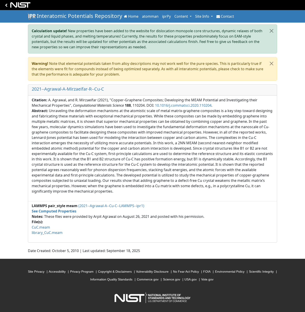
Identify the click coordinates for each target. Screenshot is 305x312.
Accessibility (57, 271)
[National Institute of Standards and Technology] (17, 6)
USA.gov (190, 279)
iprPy (166, 16)
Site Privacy (36, 271)
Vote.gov (207, 279)
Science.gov (171, 279)
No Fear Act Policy (186, 271)
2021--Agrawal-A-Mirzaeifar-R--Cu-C (68, 89)
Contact (227, 16)
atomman (150, 16)
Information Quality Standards (111, 279)
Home (133, 16)
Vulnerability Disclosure (152, 271)
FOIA (207, 271)
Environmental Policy (229, 271)
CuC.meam (41, 227)
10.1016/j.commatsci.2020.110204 (183, 105)
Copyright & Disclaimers (115, 271)
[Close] (271, 31)
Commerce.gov (148, 279)
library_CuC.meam (47, 232)
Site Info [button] (202, 16)
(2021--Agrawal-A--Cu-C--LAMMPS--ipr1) (111, 205)
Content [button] (181, 16)
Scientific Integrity (261, 271)
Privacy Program (82, 271)
